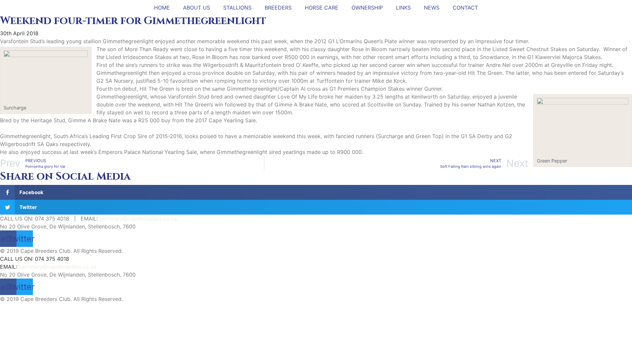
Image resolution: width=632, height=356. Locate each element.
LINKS (403, 7)
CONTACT (465, 7)
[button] (316, 192)
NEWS (431, 7)
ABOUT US (196, 7)
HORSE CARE (321, 7)
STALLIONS (237, 7)
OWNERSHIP (367, 7)
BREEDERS (278, 7)
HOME (162, 7)
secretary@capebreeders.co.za (138, 218)
